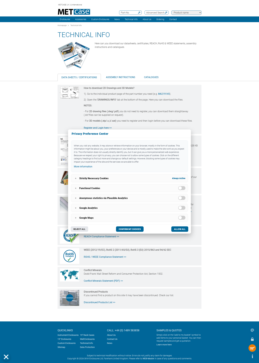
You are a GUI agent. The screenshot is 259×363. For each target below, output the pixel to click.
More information (83, 166)
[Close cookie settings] (6, 357)
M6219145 (164, 93)
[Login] (252, 339)
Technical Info (76, 25)
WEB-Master (148, 358)
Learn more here (164, 344)
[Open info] (252, 356)
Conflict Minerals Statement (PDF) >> (103, 280)
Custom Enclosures (100, 19)
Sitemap (61, 347)
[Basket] (252, 348)
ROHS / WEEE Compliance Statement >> (105, 256)
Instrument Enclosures (68, 335)
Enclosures (65, 19)
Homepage (62, 25)
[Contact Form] (252, 330)
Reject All (79, 229)
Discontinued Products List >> (99, 302)
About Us (111, 335)
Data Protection (87, 347)
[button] (6, 357)
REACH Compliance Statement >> (101, 236)
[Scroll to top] (243, 356)
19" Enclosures (64, 339)
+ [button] (75, 178)
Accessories (80, 19)
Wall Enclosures (87, 339)
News (117, 19)
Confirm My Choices (130, 229)
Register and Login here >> (98, 127)
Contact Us (112, 339)
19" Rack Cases (87, 335)
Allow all (180, 229)
